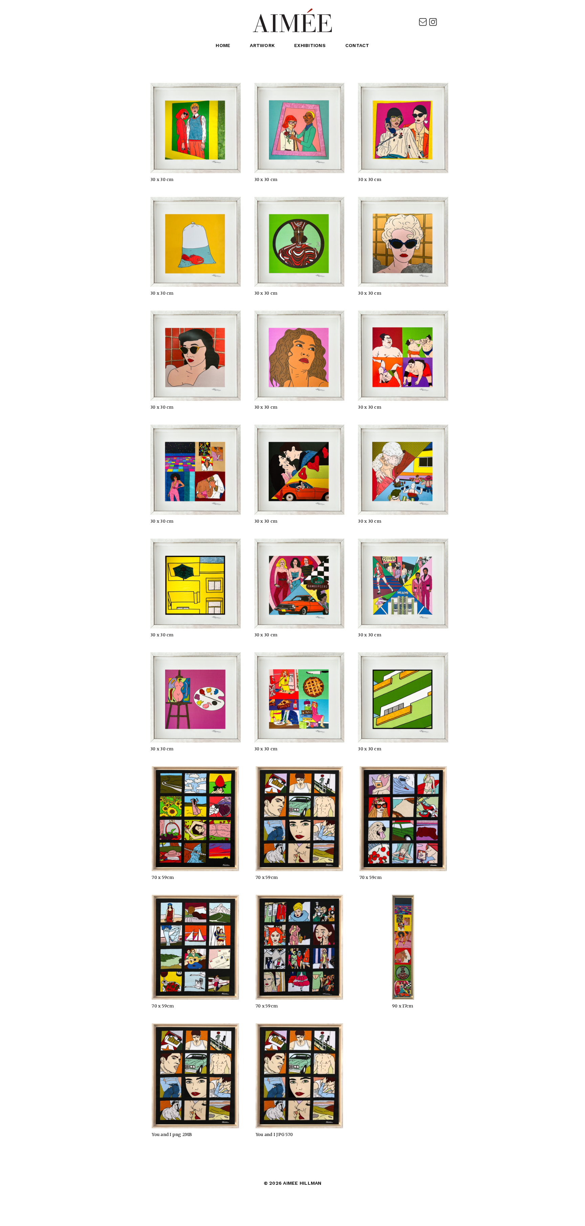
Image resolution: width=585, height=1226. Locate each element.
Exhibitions (310, 45)
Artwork (262, 45)
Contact (357, 45)
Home (223, 45)
